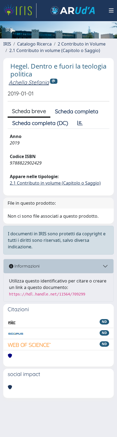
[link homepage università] (72, 10)
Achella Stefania (29, 82)
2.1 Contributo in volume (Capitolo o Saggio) (54, 50)
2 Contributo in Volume (82, 44)
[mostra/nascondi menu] (111, 10)
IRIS (7, 44)
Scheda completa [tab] (76, 111)
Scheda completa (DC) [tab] (40, 123)
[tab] (80, 123)
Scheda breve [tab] (29, 111)
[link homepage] (19, 10)
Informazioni (26, 266)
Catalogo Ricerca (34, 44)
